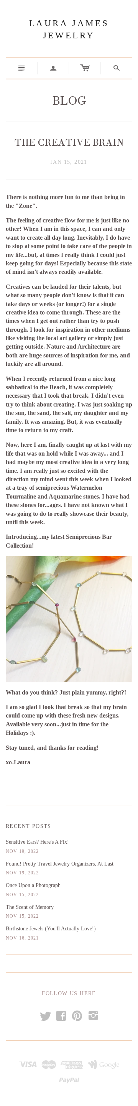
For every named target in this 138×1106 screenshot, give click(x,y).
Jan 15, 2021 (69, 162)
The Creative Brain (69, 143)
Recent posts (28, 826)
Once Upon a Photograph (33, 885)
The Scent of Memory (30, 907)
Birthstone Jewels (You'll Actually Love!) (51, 929)
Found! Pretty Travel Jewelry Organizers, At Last (59, 864)
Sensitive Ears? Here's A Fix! (37, 842)
